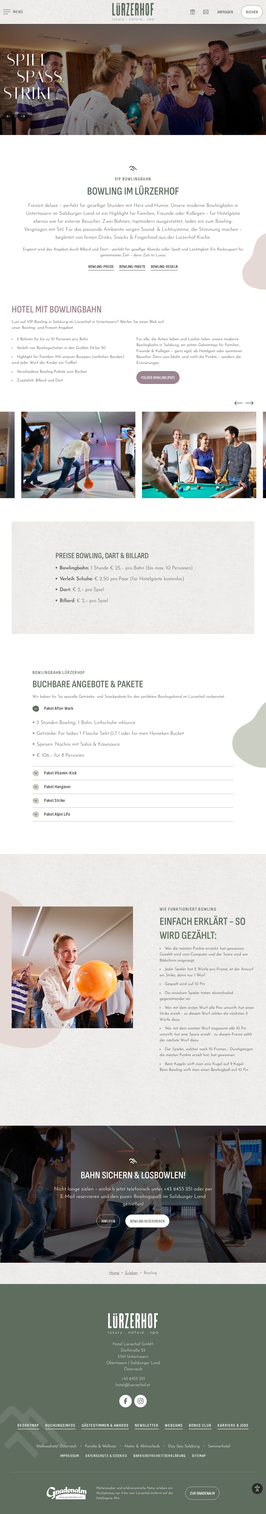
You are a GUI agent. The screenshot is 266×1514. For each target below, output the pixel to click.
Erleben (131, 1273)
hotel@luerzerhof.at (133, 1385)
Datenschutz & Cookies (106, 1456)
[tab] (133, 708)
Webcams (174, 1425)
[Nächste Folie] (22, 116)
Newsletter (147, 1425)
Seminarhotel (219, 1446)
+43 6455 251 (133, 1379)
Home (114, 1273)
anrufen (108, 1221)
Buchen (252, 12)
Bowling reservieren (147, 1221)
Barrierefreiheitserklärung (159, 1456)
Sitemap (199, 1456)
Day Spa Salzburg (184, 1446)
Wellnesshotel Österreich (56, 1446)
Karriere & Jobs (233, 1425)
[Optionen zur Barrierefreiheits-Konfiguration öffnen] (257, 1488)
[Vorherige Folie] (8, 116)
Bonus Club (200, 1425)
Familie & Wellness (100, 1446)
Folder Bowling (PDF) (158, 377)
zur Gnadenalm (202, 1493)
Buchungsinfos (60, 1425)
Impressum (69, 1456)
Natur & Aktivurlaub (142, 1446)
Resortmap (28, 1425)
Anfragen (225, 12)
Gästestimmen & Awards (105, 1425)
